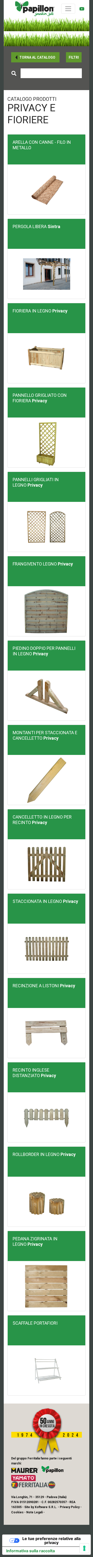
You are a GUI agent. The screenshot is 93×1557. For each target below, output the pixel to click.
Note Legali (34, 1512)
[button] (35, 57)
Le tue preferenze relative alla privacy (51, 1540)
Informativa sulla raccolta (30, 1550)
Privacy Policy (70, 1507)
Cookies (17, 1512)
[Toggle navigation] (68, 9)
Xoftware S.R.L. (46, 1507)
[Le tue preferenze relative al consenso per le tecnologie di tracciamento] (84, 1548)
